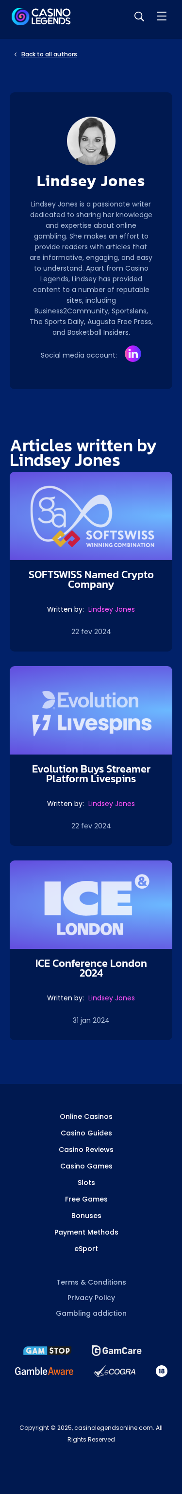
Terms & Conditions (91, 1282)
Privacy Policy (91, 1298)
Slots (86, 1182)
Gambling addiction (91, 1313)
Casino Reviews (86, 1149)
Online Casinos (86, 1116)
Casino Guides (86, 1133)
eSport (86, 1249)
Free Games (86, 1199)
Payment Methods (86, 1232)
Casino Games (86, 1166)
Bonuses (86, 1215)
